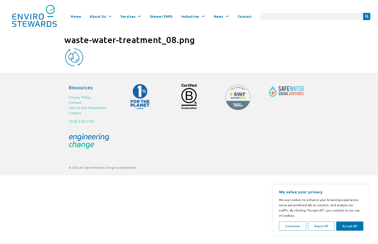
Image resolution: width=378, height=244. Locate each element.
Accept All (349, 226)
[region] (321, 210)
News (218, 16)
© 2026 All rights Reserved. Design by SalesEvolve (102, 167)
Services (128, 16)
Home (76, 16)
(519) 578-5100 (81, 121)
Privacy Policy (80, 97)
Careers (75, 112)
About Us (98, 16)
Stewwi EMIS (161, 16)
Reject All (321, 226)
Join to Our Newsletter (88, 107)
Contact (245, 16)
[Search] (366, 16)
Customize (292, 226)
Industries (190, 16)
